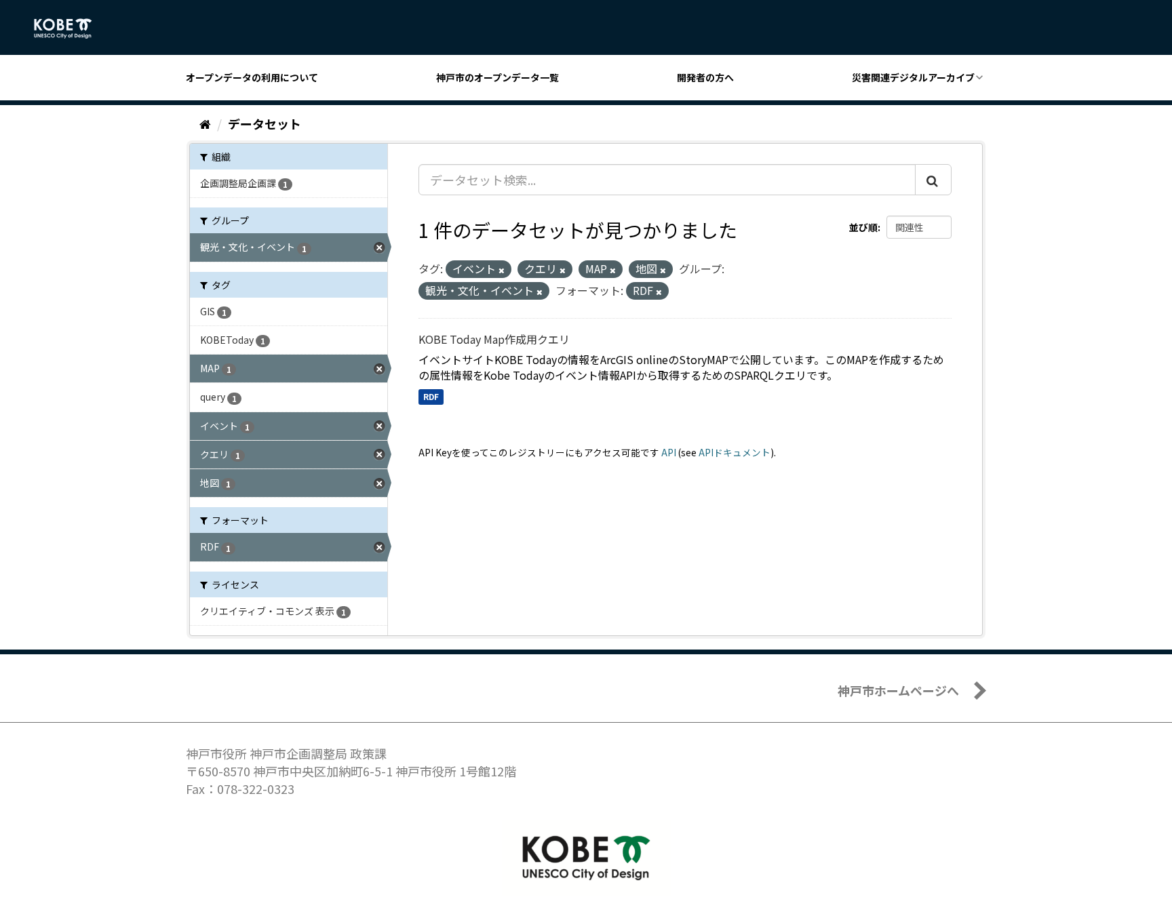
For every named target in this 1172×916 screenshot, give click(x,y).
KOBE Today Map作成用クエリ (494, 339)
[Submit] (933, 179)
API (668, 452)
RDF (431, 396)
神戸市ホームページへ (898, 690)
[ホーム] (205, 123)
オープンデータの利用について (252, 77)
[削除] (502, 269)
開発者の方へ (705, 77)
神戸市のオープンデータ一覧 (497, 77)
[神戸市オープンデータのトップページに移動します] (70, 28)
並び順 (863, 227)
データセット (264, 123)
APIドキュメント (734, 452)
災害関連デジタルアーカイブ (913, 77)
